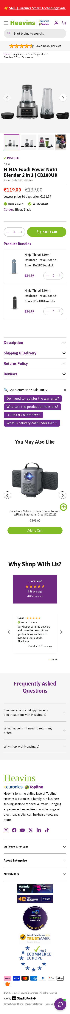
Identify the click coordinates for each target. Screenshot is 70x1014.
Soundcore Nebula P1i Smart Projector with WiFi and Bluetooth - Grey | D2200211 (35, 513)
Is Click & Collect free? (23, 415)
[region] (35, 632)
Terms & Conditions (13, 1004)
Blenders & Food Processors (18, 57)
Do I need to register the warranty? (33, 398)
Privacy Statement (34, 1004)
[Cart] (64, 23)
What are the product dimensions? (32, 407)
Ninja (7, 163)
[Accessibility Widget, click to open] (63, 507)
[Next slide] (62, 495)
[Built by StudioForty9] (20, 999)
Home (7, 54)
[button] (8, 632)
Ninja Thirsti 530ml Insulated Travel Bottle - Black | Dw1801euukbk (41, 296)
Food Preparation (37, 54)
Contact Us (51, 1004)
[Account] (56, 23)
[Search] (7, 33)
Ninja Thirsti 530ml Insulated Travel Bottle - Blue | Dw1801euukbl (41, 260)
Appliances (19, 54)
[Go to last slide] (7, 495)
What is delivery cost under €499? (32, 423)
